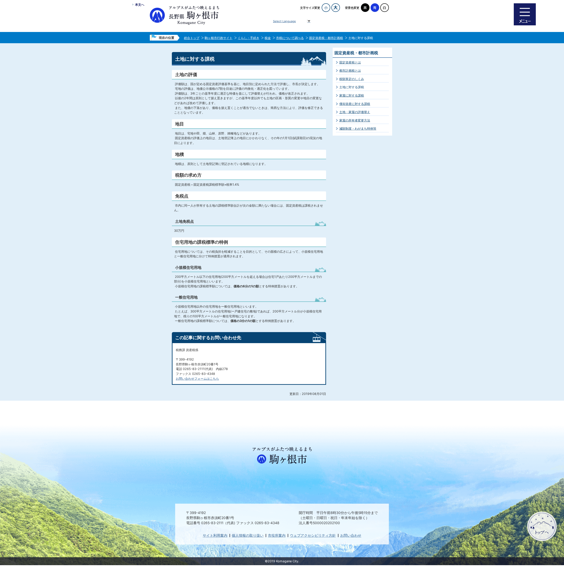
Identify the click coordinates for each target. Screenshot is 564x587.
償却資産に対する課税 (354, 104)
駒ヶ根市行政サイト (218, 38)
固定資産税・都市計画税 (326, 38)
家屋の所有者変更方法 (354, 120)
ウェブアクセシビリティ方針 (313, 535)
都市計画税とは (350, 70)
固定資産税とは (350, 62)
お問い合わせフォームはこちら (197, 378)
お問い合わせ (350, 535)
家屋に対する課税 (351, 95)
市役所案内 (277, 535)
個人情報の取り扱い (247, 535)
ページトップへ (542, 526)
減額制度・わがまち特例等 (357, 128)
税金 (268, 38)
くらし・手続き (248, 38)
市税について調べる (290, 38)
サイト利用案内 (215, 535)
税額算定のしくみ (351, 79)
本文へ (139, 4)
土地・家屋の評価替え (354, 112)
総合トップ (191, 38)
